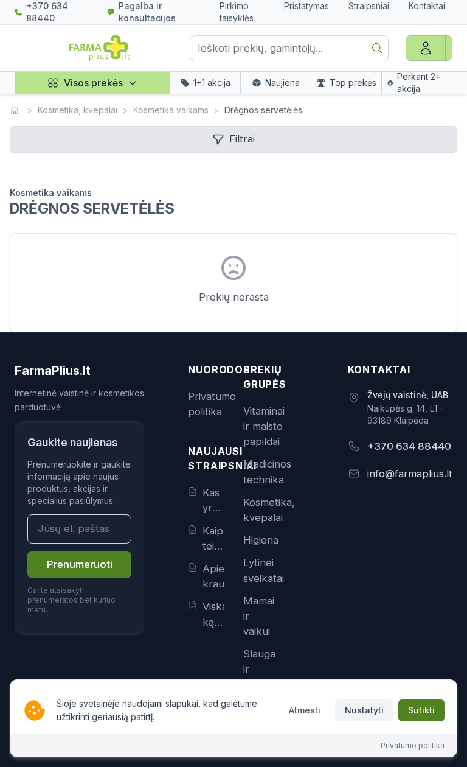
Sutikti (421, 710)
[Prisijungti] (425, 48)
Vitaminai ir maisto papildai (264, 426)
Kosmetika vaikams (171, 110)
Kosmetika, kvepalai (77, 110)
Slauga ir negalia (260, 669)
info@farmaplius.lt (409, 474)
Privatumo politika (212, 404)
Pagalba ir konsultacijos (147, 12)
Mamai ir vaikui (258, 616)
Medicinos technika (267, 471)
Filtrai (242, 139)
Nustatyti (364, 710)
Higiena (260, 540)
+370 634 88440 (47, 12)
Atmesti (304, 710)
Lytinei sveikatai (263, 570)
